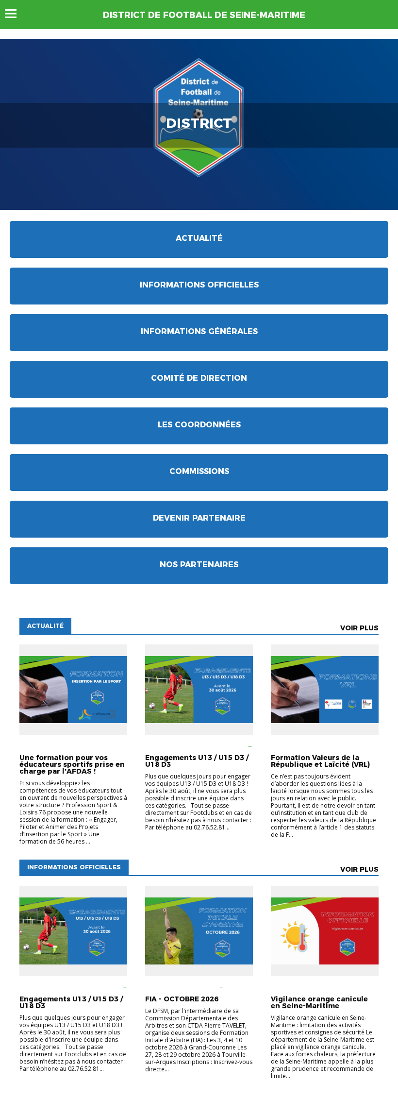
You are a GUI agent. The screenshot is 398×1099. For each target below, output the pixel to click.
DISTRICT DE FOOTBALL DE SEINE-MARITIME (204, 15)
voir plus (359, 628)
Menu (15, 13)
